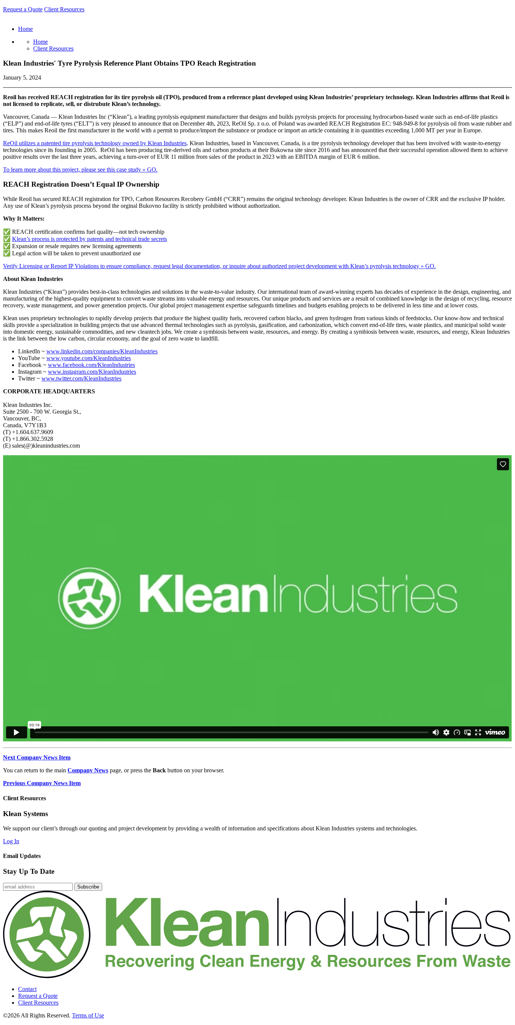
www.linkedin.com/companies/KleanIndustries (102, 351)
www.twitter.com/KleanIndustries (81, 378)
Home (40, 41)
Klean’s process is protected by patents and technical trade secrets (89, 239)
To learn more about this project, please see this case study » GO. (80, 169)
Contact (27, 989)
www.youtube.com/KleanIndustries (88, 358)
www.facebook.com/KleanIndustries (91, 365)
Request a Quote (23, 9)
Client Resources (64, 9)
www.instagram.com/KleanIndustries (92, 371)
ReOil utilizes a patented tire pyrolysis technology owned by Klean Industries (95, 143)
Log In (11, 841)
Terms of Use (88, 1015)
